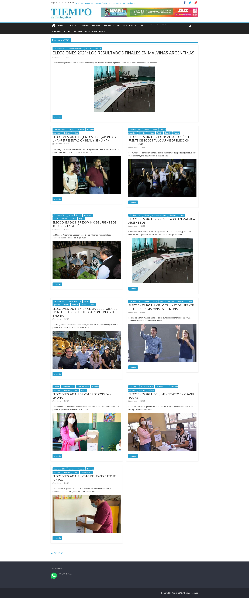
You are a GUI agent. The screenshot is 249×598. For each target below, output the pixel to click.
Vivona (176, 133)
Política (74, 25)
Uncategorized (86, 472)
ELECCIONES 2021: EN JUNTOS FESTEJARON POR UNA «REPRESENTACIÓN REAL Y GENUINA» (84, 138)
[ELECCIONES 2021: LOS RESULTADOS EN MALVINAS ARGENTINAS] (162, 239)
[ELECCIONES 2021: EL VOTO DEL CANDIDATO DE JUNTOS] (87, 496)
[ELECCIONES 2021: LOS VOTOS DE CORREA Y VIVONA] (87, 414)
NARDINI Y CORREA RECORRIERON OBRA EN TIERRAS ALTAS (78, 31)
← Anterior (57, 552)
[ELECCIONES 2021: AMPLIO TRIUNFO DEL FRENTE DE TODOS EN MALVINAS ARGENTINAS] (162, 325)
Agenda (144, 25)
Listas (146, 215)
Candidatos (134, 387)
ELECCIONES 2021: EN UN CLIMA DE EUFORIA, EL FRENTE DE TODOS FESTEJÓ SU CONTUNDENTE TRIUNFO (85, 312)
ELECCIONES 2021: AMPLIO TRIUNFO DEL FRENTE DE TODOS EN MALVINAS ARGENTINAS (161, 307)
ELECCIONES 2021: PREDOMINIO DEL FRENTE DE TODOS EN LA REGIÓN (84, 224)
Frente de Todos (150, 130)
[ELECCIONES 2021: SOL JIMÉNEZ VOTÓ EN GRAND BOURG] (162, 414)
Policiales (109, 25)
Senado (168, 133)
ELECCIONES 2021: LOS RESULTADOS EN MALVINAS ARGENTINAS (162, 220)
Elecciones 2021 (59, 48)
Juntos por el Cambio (76, 130)
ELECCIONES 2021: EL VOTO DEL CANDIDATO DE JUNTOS (84, 477)
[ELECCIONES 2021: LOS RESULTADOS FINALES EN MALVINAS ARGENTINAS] (124, 67)
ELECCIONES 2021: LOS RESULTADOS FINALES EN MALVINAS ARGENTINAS (123, 53)
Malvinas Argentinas (76, 48)
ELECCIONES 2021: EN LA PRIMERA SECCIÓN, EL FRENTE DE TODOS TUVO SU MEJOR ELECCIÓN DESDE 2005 (159, 140)
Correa (56, 387)
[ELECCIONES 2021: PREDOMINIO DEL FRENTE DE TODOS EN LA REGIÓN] (87, 242)
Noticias (62, 25)
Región (159, 133)
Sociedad (96, 25)
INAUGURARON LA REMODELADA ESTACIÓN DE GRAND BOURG (102, 2)
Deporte (85, 25)
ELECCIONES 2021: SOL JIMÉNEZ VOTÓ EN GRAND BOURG (161, 395)
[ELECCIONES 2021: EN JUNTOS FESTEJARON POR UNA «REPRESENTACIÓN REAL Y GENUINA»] (87, 157)
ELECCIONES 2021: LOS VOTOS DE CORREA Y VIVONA (82, 395)
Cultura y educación (127, 25)
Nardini (66, 305)
